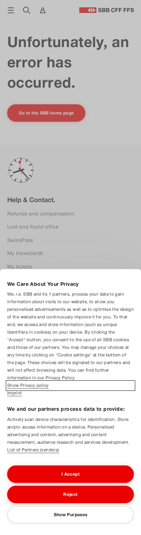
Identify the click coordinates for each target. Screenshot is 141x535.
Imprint (14, 393)
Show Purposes (70, 514)
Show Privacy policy (28, 385)
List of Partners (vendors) (33, 449)
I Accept (70, 474)
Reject (70, 494)
